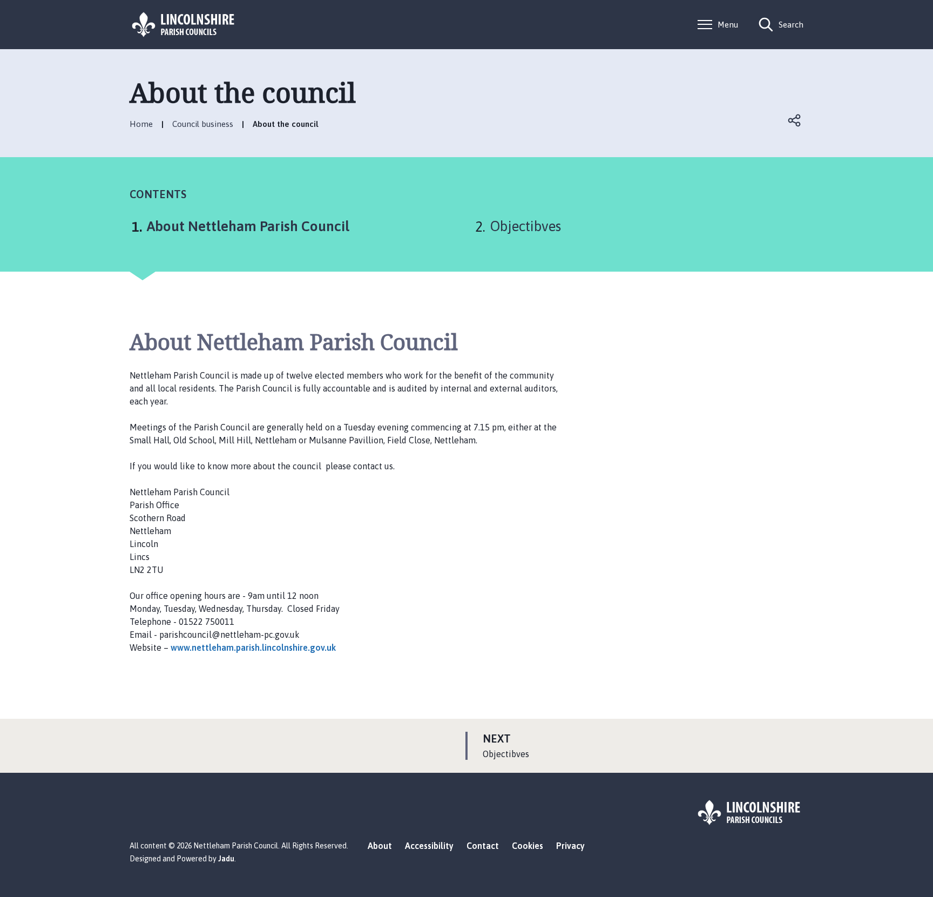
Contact (482, 846)
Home (141, 124)
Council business (202, 124)
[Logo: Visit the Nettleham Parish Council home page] (184, 24)
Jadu (226, 858)
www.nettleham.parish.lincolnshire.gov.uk (253, 647)
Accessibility (429, 846)
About (380, 846)
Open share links (794, 120)
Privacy (570, 846)
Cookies (527, 846)
